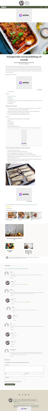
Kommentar (7, 364)
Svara (13, 286)
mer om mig (29, 405)
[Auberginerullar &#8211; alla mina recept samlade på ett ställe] (11, 215)
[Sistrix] (41, 7)
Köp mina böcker (31, 403)
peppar (13, 100)
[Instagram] (2, 7)
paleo (21, 400)
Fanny (12, 281)
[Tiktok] (3, 7)
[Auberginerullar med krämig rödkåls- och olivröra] (24, 215)
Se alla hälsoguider (24, 403)
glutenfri (15, 400)
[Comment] (28, 394)
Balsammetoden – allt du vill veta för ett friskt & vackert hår (28, 252)
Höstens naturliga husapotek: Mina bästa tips (14, 239)
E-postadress (26, 373)
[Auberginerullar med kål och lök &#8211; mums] (36, 215)
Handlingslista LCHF (10, 251)
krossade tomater (13, 96)
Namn (6, 373)
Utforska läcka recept (17, 403)
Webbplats (7, 377)
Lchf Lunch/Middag (25, 63)
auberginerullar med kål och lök (31, 204)
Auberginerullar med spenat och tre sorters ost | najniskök (18, 268)
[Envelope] (5, 7)
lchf (17, 400)
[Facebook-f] (22, 394)
